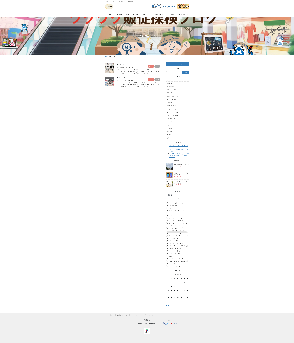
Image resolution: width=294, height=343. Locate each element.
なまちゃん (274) (171, 138)
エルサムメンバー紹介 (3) (173, 109)
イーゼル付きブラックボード (176, 225)
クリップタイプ (181, 230)
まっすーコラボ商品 (174, 215)
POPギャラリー (173, 205)
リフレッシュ (182, 238)
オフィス (179, 228)
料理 (177, 246)
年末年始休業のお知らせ (125, 67)
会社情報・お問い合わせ (122, 315)
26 (174, 297)
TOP (107, 315)
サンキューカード (173, 233)
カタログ (171, 230)
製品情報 (112, 315)
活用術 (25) (169, 102)
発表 (185, 258)
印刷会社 (171, 241)
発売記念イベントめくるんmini (176, 256)
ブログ (132, 315)
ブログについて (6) (171, 105)
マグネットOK (184, 235)
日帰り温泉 (172, 251)
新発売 (171, 248)
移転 (170, 261)
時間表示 (181, 251)
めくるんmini (172, 223)
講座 (177, 261)
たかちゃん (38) (171, 131)
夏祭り (183, 243)
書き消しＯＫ (172, 253)
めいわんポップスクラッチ (175, 218)
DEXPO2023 (172, 203)
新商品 (184, 246)
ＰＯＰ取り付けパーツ (174, 266)
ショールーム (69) (171, 99)
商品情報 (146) (170, 86)
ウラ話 (171, 228)
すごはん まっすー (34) (172, 112)
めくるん (172, 220)
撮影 (170, 246)
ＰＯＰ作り (172, 263)
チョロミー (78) (171, 134)
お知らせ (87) (170, 80)
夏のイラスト (181, 241)
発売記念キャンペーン (174, 258)
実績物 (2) (169, 92)
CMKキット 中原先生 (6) (173, 115)
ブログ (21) (169, 83)
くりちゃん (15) (171, 128)
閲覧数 (184, 261)
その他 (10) (169, 121)
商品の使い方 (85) (171, 89)
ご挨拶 (181, 210)
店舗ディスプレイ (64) (172, 96)
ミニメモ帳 (172, 238)
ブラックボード (173, 235)
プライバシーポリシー (153, 315)
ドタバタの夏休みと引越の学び (181, 164)
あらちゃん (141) (171, 125)
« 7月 (167, 305)
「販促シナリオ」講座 (174, 208)
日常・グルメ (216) (171, 118)
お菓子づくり (172, 210)
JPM (181, 203)
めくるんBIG (181, 220)
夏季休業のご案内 (173, 243)
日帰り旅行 (179, 248)
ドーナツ (184, 233)
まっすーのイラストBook (175, 213)
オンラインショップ (141, 315)
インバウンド (183, 223)
